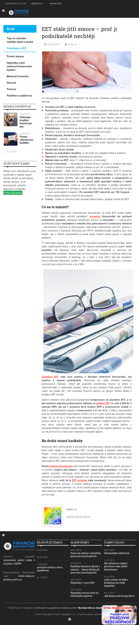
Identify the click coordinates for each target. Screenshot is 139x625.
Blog (11, 29)
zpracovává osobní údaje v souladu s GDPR (19, 561)
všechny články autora (78, 516)
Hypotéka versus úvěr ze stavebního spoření (84, 594)
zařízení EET (103, 403)
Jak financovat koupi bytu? (119, 595)
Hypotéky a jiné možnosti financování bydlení (19, 66)
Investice (95, 216)
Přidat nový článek (12, 192)
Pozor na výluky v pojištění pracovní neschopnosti (86, 555)
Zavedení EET (50, 376)
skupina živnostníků (61, 466)
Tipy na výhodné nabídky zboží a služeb (20, 39)
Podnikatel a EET (16, 48)
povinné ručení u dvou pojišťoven (50, 569)
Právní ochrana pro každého (26, 139)
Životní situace (15, 56)
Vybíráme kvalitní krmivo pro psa (26, 122)
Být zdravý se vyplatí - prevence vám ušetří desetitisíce (116, 566)
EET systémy (79, 480)
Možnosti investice (18, 76)
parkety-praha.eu (12, 579)
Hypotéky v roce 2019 (83, 582)
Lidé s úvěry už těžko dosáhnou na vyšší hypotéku (116, 582)
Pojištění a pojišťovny (19, 95)
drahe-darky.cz (26, 576)
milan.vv (72, 44)
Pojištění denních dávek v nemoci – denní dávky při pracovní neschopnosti (85, 569)
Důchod (11, 82)
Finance (11, 89)
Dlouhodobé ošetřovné (117, 553)
